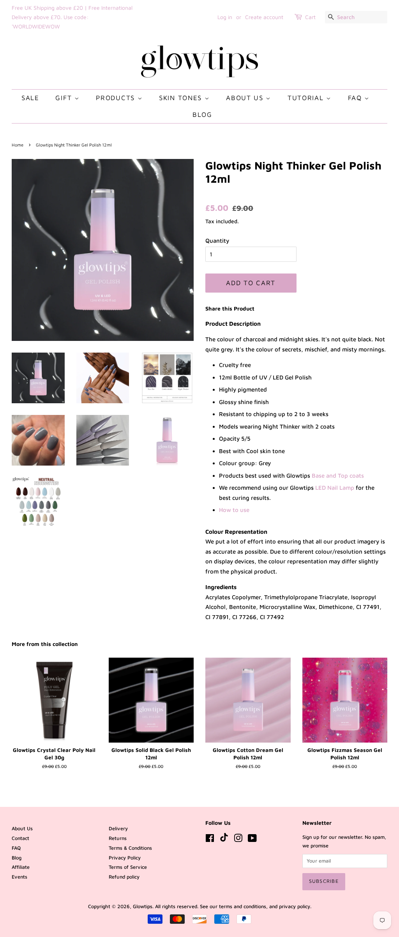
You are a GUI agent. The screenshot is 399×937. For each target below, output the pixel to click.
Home (17, 144)
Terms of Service (128, 867)
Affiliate (21, 867)
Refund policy (124, 877)
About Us (246, 98)
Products (116, 98)
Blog (202, 114)
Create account (264, 17)
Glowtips (142, 906)
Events (19, 877)
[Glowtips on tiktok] (224, 840)
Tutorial (307, 98)
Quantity (217, 240)
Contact (20, 838)
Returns (118, 838)
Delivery (118, 828)
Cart (310, 17)
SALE (30, 98)
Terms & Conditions (130, 848)
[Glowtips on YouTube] (252, 840)
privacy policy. (295, 906)
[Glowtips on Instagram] (238, 840)
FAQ (356, 98)
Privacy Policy (125, 858)
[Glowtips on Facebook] (209, 840)
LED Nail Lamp (334, 487)
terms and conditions (242, 906)
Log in (224, 17)
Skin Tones (182, 98)
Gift (64, 98)
